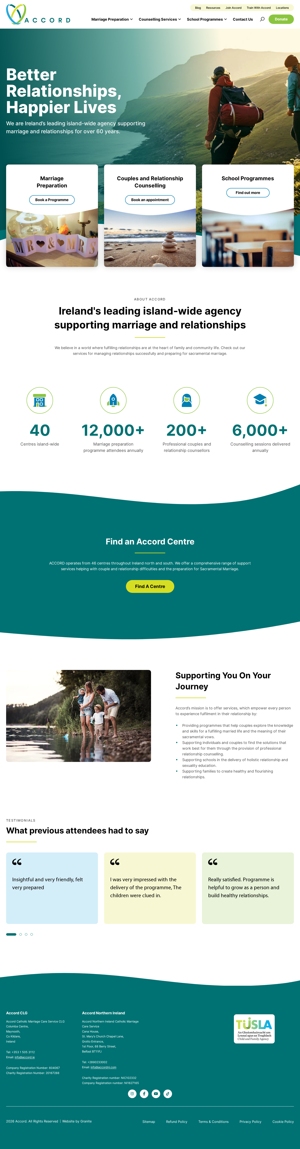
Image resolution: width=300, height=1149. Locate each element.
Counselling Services (158, 19)
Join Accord (234, 7)
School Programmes (205, 19)
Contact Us (243, 19)
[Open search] (262, 19)
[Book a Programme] (52, 216)
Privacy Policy (250, 1122)
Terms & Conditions (213, 1122)
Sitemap (148, 1122)
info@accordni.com (103, 1067)
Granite (86, 1121)
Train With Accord (259, 7)
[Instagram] (132, 1094)
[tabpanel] (52, 888)
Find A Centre (150, 586)
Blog (198, 7)
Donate (281, 19)
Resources (213, 7)
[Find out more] (248, 216)
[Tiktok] (167, 1094)
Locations (282, 7)
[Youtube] (156, 1094)
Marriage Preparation (110, 19)
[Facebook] (144, 1094)
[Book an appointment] (150, 216)
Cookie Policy (283, 1122)
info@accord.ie (25, 1057)
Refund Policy (176, 1122)
